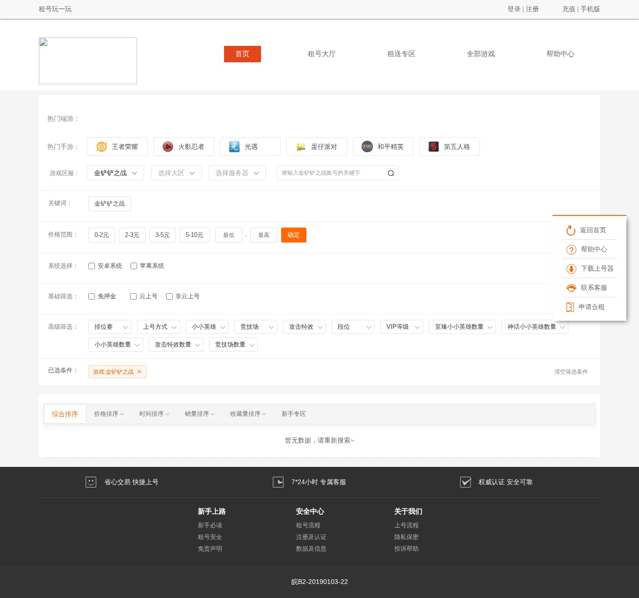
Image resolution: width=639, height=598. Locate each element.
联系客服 (594, 287)
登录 (514, 9)
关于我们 (408, 511)
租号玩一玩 (55, 9)
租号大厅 (322, 54)
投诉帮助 (406, 548)
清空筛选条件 (571, 372)
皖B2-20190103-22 (319, 581)
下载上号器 (597, 268)
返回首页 (593, 230)
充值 (568, 9)
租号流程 (308, 525)
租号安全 (210, 536)
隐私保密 (406, 536)
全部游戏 (481, 54)
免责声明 (210, 548)
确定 (294, 234)
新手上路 (212, 511)
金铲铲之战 (109, 203)
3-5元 (162, 234)
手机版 (590, 9)
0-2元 (101, 234)
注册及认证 (311, 536)
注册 (532, 9)
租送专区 (401, 54)
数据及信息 (311, 548)
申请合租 (591, 306)
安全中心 (310, 511)
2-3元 (132, 234)
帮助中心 (560, 54)
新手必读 (210, 525)
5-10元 (194, 234)
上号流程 (406, 525)
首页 (242, 54)
